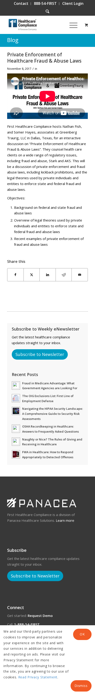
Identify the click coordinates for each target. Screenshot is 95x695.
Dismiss (80, 685)
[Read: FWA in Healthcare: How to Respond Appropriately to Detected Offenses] (16, 454)
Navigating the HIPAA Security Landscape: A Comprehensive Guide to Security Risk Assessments (52, 414)
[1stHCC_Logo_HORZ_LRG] (39, 24)
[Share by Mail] (80, 274)
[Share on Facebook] (15, 274)
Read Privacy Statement (37, 677)
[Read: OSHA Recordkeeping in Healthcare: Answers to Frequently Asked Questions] (16, 429)
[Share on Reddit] (64, 274)
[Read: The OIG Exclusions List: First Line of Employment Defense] (16, 398)
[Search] (47, 11)
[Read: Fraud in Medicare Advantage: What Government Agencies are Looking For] (16, 385)
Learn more (65, 520)
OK (82, 634)
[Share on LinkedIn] (48, 274)
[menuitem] (21, 3)
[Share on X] (32, 274)
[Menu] (71, 24)
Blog (12, 40)
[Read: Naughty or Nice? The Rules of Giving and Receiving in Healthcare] (16, 441)
